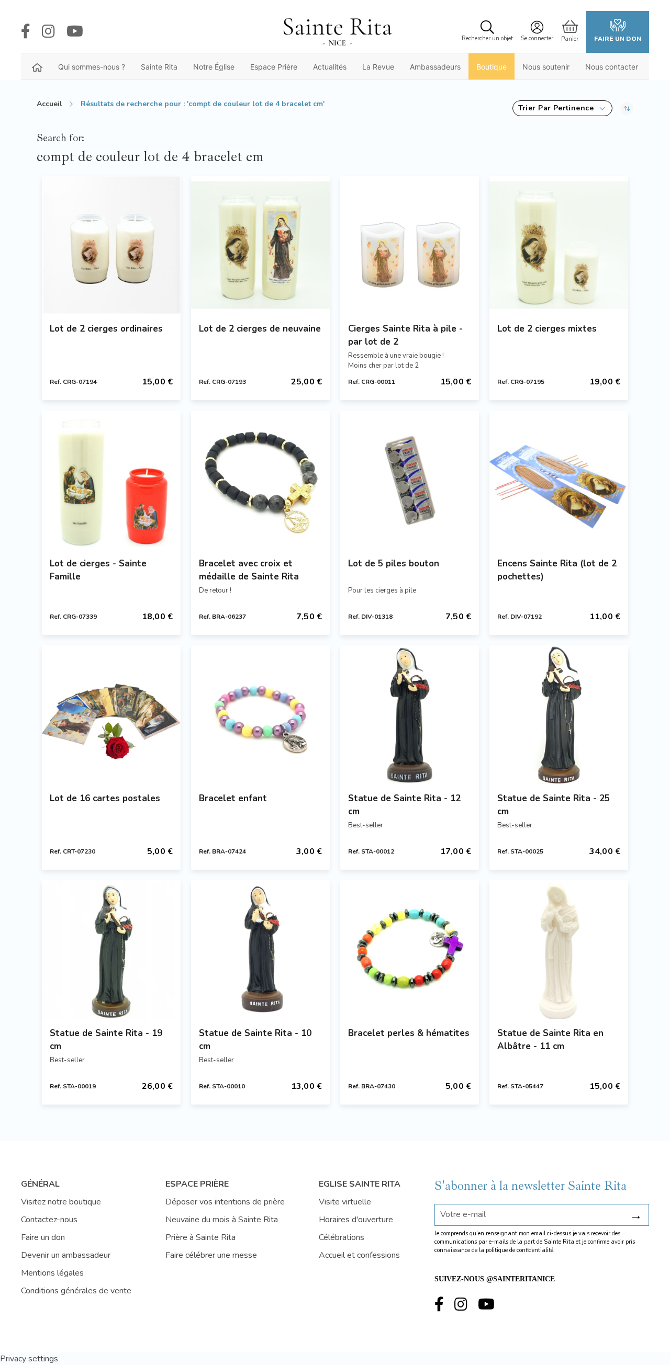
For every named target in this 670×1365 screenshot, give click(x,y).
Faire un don (617, 39)
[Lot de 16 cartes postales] (111, 714)
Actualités (330, 66)
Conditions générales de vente (76, 1290)
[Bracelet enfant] (260, 714)
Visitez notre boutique (61, 1202)
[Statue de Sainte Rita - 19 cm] (111, 949)
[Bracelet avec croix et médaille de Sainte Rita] (260, 480)
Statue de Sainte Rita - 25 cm (553, 804)
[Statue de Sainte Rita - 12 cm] (409, 714)
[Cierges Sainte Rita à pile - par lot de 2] (409, 245)
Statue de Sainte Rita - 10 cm (255, 1039)
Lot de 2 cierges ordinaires (106, 329)
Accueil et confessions (359, 1255)
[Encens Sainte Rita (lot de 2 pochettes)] (558, 480)
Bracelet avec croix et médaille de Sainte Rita (249, 570)
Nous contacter (611, 66)
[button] (562, 108)
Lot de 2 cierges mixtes (547, 329)
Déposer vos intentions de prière (225, 1202)
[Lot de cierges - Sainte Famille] (111, 480)
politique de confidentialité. (520, 1250)
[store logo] (337, 32)
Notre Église (213, 66)
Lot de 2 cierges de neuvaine (260, 329)
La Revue (378, 66)
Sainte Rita (159, 66)
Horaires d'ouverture (356, 1219)
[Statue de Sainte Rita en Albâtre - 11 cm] (558, 949)
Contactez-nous (49, 1219)
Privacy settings (29, 1358)
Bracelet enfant (233, 798)
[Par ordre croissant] (626, 108)
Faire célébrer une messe (211, 1255)
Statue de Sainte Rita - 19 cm (106, 1039)
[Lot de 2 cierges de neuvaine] (260, 245)
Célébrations (341, 1237)
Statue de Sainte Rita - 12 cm (404, 804)
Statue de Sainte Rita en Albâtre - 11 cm (550, 1039)
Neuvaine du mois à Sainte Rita (221, 1219)
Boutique (491, 66)
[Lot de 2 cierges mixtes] (558, 245)
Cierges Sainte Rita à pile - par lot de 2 (405, 335)
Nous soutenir (546, 66)
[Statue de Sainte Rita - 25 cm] (558, 714)
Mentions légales (52, 1273)
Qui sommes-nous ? (91, 66)
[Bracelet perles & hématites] (409, 949)
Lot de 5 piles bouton (393, 564)
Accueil (49, 104)
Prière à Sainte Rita (200, 1237)
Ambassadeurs (435, 66)
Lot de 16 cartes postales (105, 798)
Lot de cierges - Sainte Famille (98, 570)
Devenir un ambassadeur (65, 1255)
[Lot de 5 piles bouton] (409, 480)
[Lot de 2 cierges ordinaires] (111, 245)
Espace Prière (273, 66)
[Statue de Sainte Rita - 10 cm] (260, 949)
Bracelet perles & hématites (409, 1033)
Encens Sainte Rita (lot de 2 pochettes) (557, 570)
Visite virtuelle (345, 1202)
